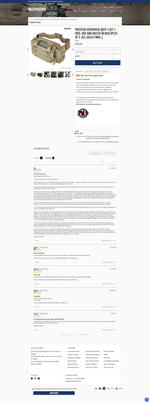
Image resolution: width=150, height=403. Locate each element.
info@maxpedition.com (73, 381)
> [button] (90, 334)
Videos (106, 355)
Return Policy (72, 361)
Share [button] (37, 240)
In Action (93, 11)
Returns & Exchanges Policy (102, 138)
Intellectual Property (93, 355)
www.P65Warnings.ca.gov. (112, 142)
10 (86, 334)
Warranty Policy (73, 364)
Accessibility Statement (111, 361)
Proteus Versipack (38, 236)
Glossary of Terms (91, 367)
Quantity (78, 56)
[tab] (79, 71)
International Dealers (93, 351)
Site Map (106, 358)
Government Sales (74, 351)
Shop (75, 11)
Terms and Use (108, 367)
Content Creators (73, 355)
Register (111, 7)
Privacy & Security (92, 358)
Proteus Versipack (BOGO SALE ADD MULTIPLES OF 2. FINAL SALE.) (51, 303)
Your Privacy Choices (92, 361)
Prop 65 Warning (109, 364)
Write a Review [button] (110, 153)
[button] (112, 240)
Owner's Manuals (91, 364)
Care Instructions (73, 367)
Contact (113, 11)
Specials (84, 11)
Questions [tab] (49, 158)
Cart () (119, 7)
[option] (50, 48)
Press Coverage (109, 351)
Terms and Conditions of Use (107, 136)
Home (31, 19)
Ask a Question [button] (95, 153)
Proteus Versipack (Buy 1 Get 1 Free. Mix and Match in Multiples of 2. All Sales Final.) (55, 258)
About (103, 11)
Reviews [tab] (37, 158)
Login (105, 7)
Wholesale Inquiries (74, 358)
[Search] (121, 12)
